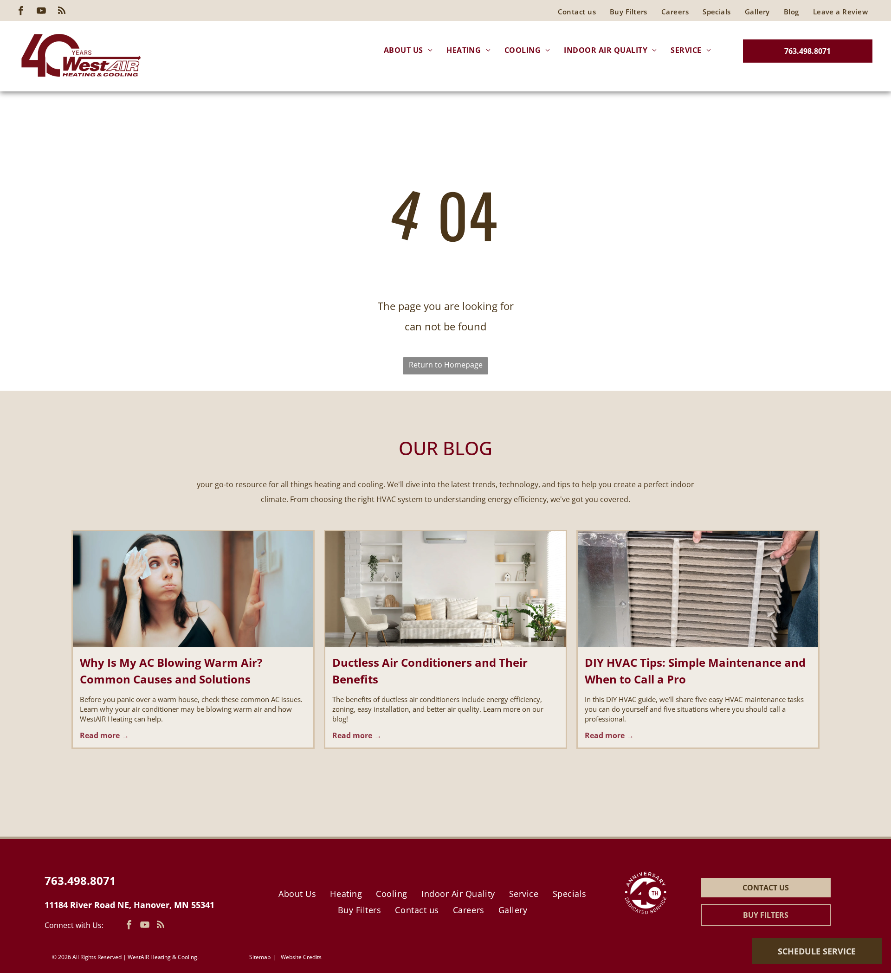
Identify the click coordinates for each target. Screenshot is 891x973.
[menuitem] (840, 11)
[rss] (62, 12)
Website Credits (301, 957)
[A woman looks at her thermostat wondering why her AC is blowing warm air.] (193, 589)
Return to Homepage (446, 365)
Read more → (104, 735)
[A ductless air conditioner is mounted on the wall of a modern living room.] (445, 589)
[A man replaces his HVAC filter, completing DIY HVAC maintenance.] (698, 589)
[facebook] (21, 12)
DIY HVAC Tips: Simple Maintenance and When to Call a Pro (695, 671)
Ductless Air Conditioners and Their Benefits (430, 671)
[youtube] (41, 12)
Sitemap (260, 957)
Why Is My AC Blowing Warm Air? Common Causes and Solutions (171, 671)
